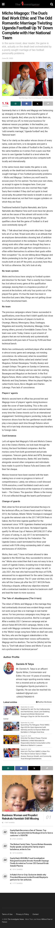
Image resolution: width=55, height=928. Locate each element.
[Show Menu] (3, 4)
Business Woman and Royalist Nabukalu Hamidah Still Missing (20, 817)
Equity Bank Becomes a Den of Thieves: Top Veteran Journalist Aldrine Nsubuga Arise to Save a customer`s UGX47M (31, 832)
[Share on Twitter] (37, 103)
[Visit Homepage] (27, 4)
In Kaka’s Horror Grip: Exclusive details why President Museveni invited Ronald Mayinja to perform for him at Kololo (29, 877)
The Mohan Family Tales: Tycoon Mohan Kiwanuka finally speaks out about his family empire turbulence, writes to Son (31, 846)
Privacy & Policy (22, 914)
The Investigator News (16, 919)
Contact (36, 914)
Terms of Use (7, 914)
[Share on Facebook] (26, 103)
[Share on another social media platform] (48, 103)
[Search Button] (51, 4)
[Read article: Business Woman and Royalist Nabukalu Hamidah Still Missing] (27, 793)
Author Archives (45, 702)
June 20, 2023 (7, 58)
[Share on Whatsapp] (16, 103)
